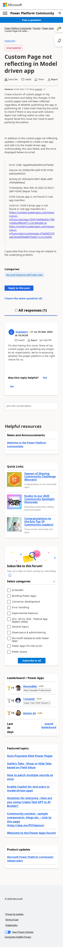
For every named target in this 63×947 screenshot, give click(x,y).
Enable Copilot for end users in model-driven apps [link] (28, 788)
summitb (38, 89)
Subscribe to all (31, 660)
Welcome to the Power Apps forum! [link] (31, 833)
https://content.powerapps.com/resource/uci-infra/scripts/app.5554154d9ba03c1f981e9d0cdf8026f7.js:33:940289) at (31, 218)
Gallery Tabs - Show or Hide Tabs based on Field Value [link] (29, 765)
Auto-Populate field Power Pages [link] (29, 756)
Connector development (26, 601)
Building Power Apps (24, 595)
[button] (60, 13)
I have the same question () (23, 298)
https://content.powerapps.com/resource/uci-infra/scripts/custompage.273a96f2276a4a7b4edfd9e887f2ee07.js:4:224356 (32, 232)
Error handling (20, 607)
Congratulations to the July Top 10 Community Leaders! (38, 521)
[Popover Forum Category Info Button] (10, 575)
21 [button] (32, 331)
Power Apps (48, 28)
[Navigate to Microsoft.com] (12, 5)
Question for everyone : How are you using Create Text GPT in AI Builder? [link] (29, 802)
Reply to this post (19, 288)
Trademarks (11, 925)
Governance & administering (29, 632)
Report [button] (54, 79)
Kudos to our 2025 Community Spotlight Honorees (39, 499)
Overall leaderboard (48, 725)
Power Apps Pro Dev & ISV (27, 646)
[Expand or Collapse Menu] (5, 13)
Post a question (31, 20)
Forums (36, 28)
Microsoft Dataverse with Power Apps (24, 274)
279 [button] (39, 699)
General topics (20, 626)
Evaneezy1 (22, 331)
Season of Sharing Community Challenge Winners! (40, 476)
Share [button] (41, 79)
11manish (29, 699)
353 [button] (41, 686)
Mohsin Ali (29, 713)
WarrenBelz (30, 686)
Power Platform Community (32, 13)
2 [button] (45, 89)
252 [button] (40, 713)
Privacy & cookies (14, 914)
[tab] (31, 312)
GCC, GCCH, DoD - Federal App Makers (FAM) (30, 620)
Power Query (19, 651)
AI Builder (18, 590)
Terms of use (11, 919)
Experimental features (25, 613)
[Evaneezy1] (11, 332)
